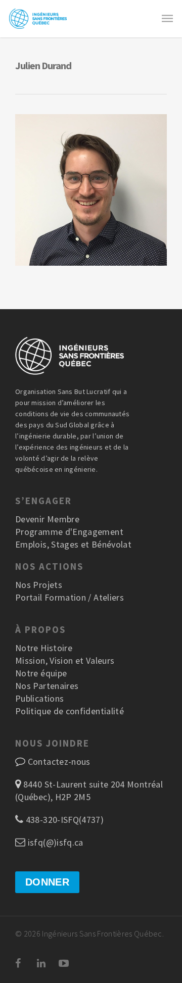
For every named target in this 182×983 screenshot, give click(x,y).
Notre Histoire (43, 648)
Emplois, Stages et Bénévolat (73, 544)
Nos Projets (38, 585)
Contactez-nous (59, 761)
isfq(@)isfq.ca (54, 842)
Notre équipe (41, 673)
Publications (39, 698)
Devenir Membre (47, 519)
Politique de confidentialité (69, 711)
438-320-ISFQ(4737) (63, 819)
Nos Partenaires (46, 686)
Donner (47, 882)
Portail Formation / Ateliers (69, 597)
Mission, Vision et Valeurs (64, 660)
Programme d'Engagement (69, 531)
